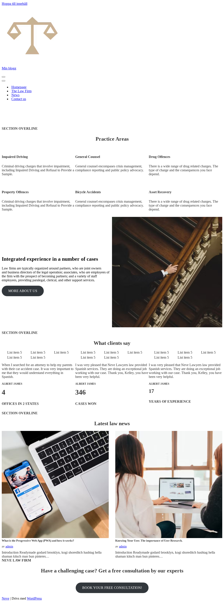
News (15, 95)
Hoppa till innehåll (14, 3)
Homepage (18, 87)
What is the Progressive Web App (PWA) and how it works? (38, 540)
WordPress (34, 598)
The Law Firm (21, 91)
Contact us (18, 99)
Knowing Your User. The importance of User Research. (148, 540)
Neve (5, 598)
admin (9, 546)
